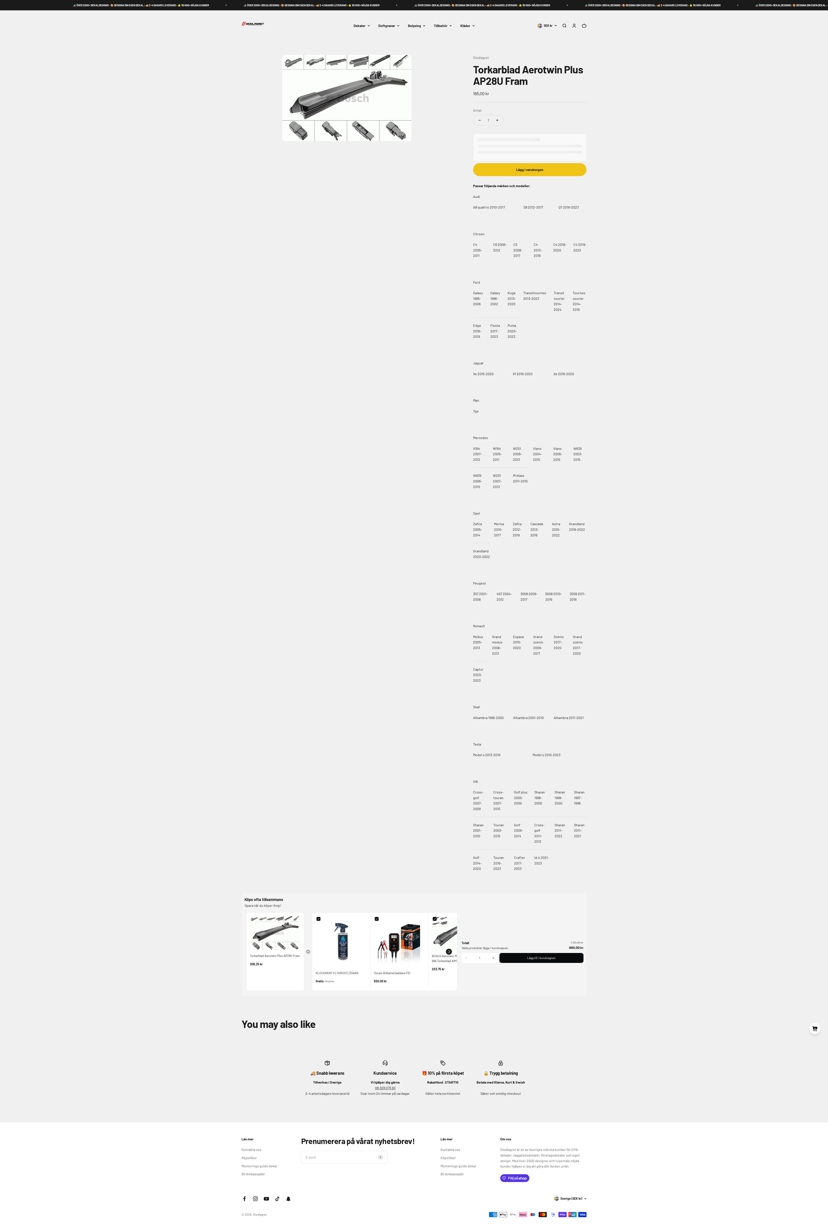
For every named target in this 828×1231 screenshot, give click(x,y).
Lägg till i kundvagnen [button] (541, 958)
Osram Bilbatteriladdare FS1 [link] (392, 973)
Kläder (465, 26)
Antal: (477, 110)
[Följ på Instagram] (255, 1199)
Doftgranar (386, 26)
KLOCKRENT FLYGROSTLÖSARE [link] (337, 973)
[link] (275, 933)
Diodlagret (481, 57)
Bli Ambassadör (253, 1174)
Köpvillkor (249, 1158)
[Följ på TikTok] (277, 1199)
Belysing (414, 26)
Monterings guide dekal (259, 1166)
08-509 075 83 (385, 1088)
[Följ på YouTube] (266, 1199)
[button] (449, 952)
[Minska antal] (479, 120)
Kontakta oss (251, 1149)
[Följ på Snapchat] (288, 1199)
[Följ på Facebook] (244, 1199)
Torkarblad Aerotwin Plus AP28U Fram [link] (275, 956)
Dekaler (359, 26)
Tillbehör (440, 26)
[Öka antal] (497, 120)
